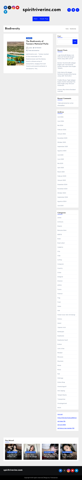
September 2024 (62, 197)
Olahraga (60, 378)
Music (59, 369)
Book (59, 239)
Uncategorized (62, 403)
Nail (58, 374)
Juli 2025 (60, 155)
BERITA (59, 234)
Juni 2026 (60, 121)
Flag (58, 298)
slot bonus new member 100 (65, 428)
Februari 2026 (61, 129)
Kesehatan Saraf (62, 340)
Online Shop (61, 382)
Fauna (59, 289)
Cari (59, 36)
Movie (59, 365)
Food (59, 302)
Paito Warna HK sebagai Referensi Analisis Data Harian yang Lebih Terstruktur (66, 74)
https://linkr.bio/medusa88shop (67, 418)
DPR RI (59, 285)
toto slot (60, 414)
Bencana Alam (61, 230)
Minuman (60, 357)
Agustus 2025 (61, 151)
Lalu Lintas (60, 348)
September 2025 (62, 146)
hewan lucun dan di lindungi (66, 315)
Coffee (59, 260)
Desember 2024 (62, 184)
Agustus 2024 (61, 201)
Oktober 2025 (61, 142)
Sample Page (44, 19)
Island (59, 323)
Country (29, 38)
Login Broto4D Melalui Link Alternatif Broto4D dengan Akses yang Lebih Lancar (65, 56)
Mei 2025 (60, 163)
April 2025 (60, 167)
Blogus (46, 477)
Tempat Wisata (62, 395)
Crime (59, 272)
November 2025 (62, 138)
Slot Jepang (61, 391)
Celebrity (60, 247)
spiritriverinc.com (42, 9)
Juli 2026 (60, 117)
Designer (60, 277)
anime (59, 217)
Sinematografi (61, 386)
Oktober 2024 (61, 193)
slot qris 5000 (61, 425)
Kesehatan (60, 336)
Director (60, 281)
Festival (59, 293)
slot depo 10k (61, 421)
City (58, 251)
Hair (58, 310)
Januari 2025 (61, 180)
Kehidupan (60, 331)
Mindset (59, 353)
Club (58, 255)
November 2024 (62, 188)
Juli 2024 (60, 205)
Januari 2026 (61, 134)
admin (30, 48)
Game (59, 306)
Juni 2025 (60, 159)
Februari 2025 (61, 176)
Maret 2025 (61, 172)
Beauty (59, 226)
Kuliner (59, 344)
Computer (60, 264)
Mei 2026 (60, 125)
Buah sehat (61, 243)
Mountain (60, 361)
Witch (59, 407)
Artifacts (60, 222)
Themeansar (54, 477)
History (59, 319)
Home (35, 19)
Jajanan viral (61, 327)
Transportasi (61, 399)
